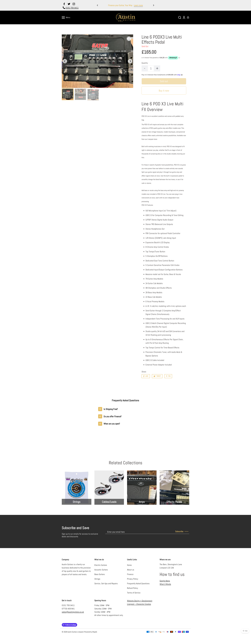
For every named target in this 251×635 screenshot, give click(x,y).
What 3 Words (165, 584)
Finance (130, 574)
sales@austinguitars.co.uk (73, 612)
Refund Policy (132, 588)
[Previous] (97, 5)
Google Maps (165, 580)
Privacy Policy (132, 579)
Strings (97, 579)
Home (129, 565)
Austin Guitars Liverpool (75, 632)
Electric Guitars (100, 565)
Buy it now (164, 90)
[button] (179, 17)
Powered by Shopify (90, 632)
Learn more (143, 5)
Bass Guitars (99, 574)
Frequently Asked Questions (138, 583)
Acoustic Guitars (101, 569)
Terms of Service (133, 592)
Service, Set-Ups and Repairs (106, 583)
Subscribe (179, 531)
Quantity (145, 63)
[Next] (153, 5)
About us (130, 569)
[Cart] (188, 17)
